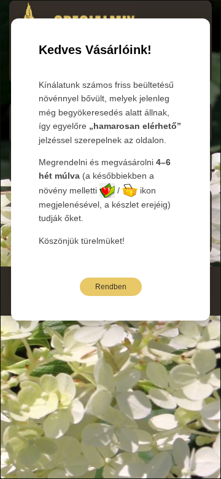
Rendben (110, 286)
